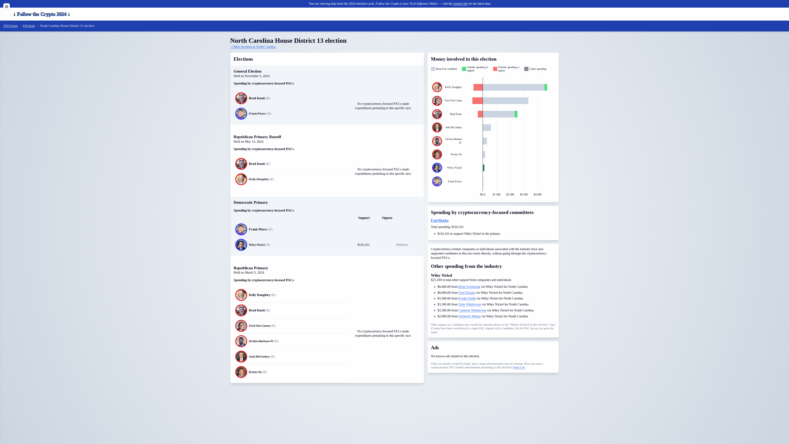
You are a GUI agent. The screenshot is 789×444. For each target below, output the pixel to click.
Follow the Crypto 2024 (41, 14)
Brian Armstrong (469, 286)
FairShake (440, 220)
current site (460, 3)
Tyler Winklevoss (469, 304)
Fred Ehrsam (466, 292)
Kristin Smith (467, 298)
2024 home (10, 26)
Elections (29, 26)
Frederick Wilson (469, 316)
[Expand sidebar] (6, 6)
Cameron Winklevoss (472, 310)
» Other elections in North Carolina (253, 47)
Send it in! (519, 367)
